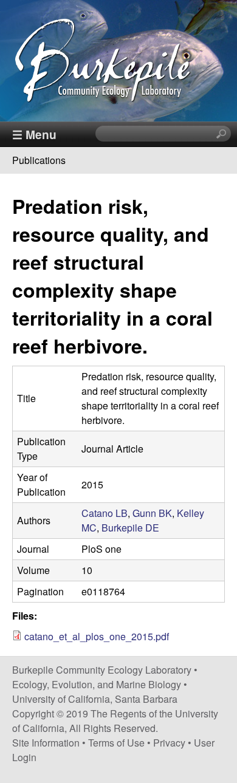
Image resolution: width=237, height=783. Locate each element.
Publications (39, 160)
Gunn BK (152, 513)
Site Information (46, 743)
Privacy (169, 743)
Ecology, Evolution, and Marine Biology (96, 684)
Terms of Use (116, 743)
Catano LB (104, 513)
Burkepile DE (130, 528)
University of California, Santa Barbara (94, 699)
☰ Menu (34, 134)
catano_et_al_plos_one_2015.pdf (96, 636)
